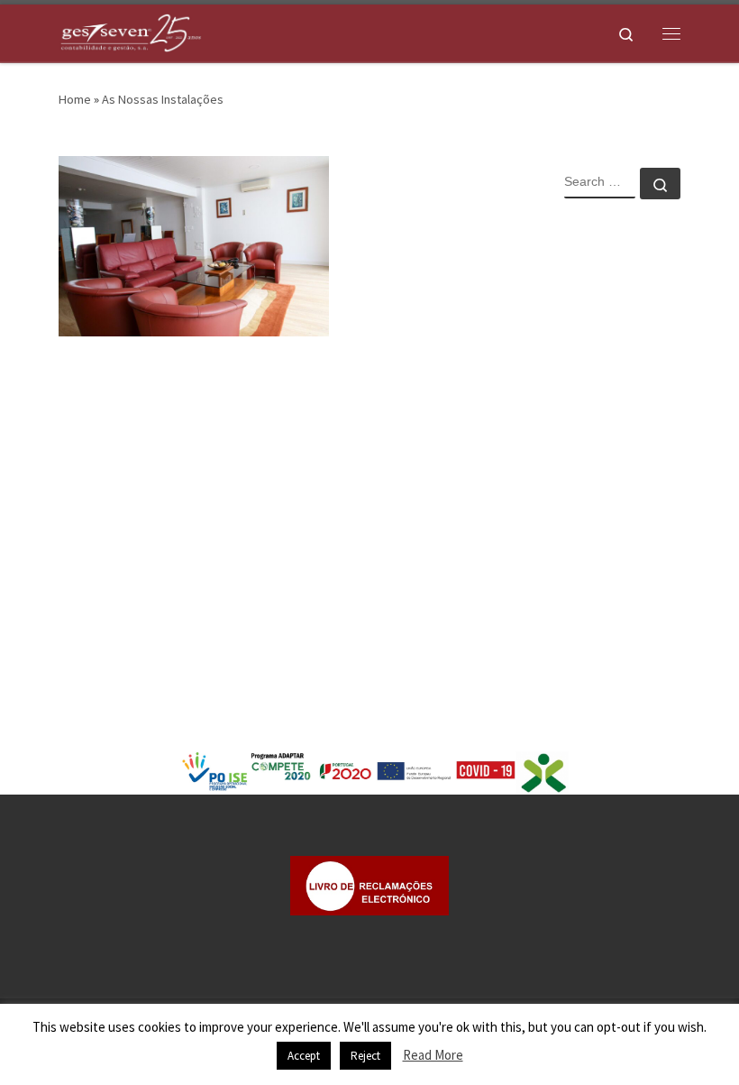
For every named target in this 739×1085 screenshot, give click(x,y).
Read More (433, 1054)
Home (75, 99)
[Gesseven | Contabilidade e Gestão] (131, 30)
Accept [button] (303, 1055)
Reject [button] (365, 1055)
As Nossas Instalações (163, 99)
